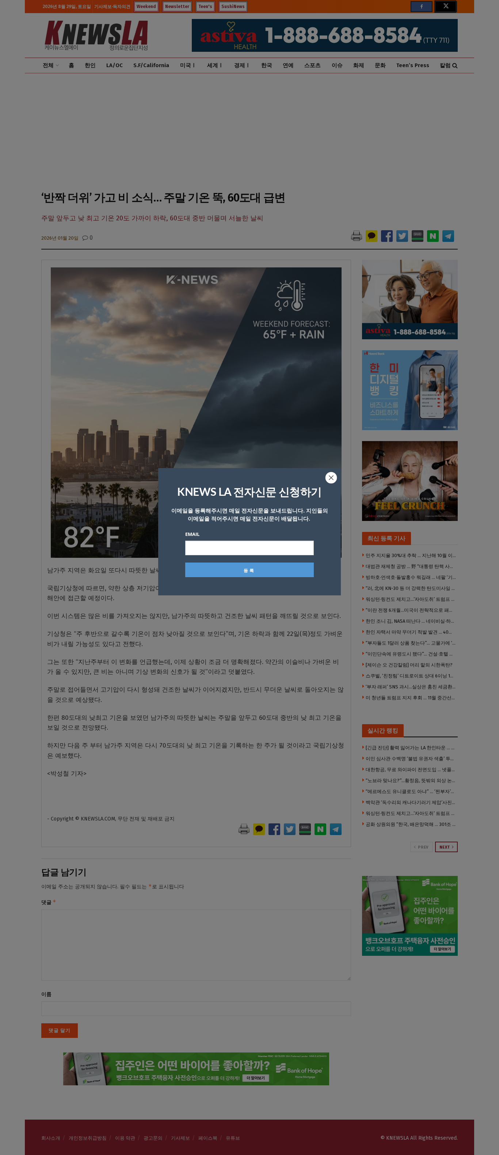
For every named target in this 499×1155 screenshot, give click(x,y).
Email (192, 534)
